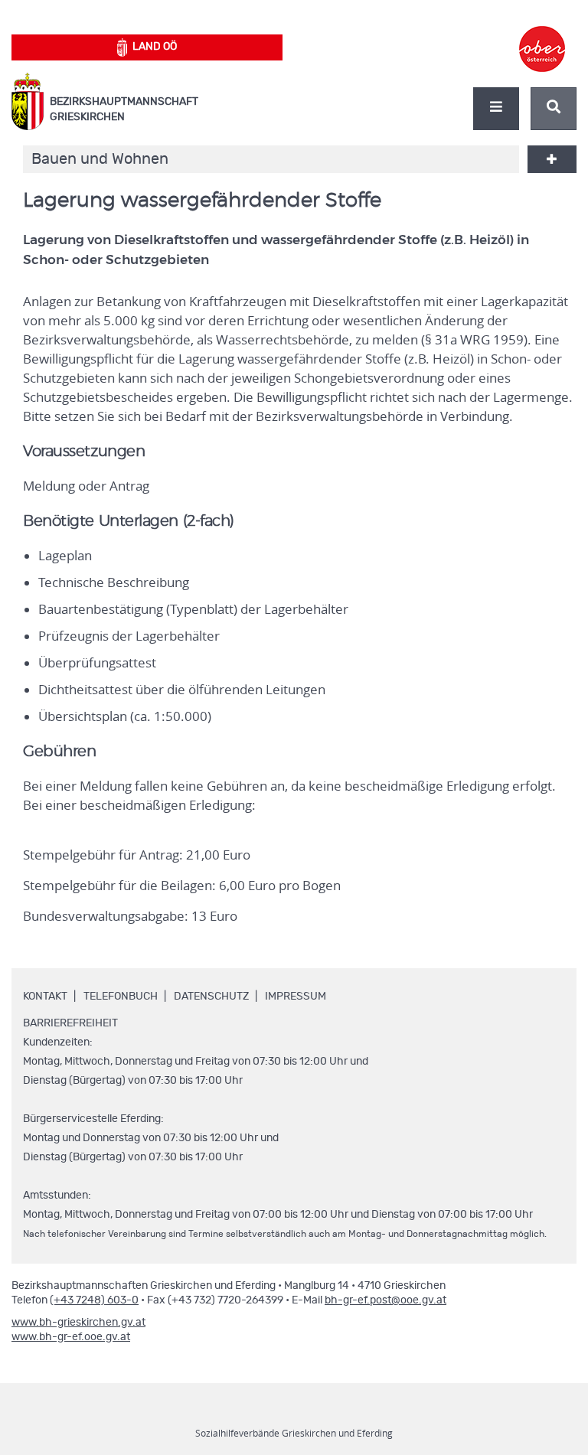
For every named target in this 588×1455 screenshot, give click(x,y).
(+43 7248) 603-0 (94, 1300)
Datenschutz (211, 996)
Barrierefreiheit (70, 1023)
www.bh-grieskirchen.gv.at (78, 1322)
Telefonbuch (120, 996)
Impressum (295, 996)
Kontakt (45, 996)
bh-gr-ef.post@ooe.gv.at (385, 1300)
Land (154, 46)
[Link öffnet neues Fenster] (542, 35)
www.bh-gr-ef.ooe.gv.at (70, 1337)
